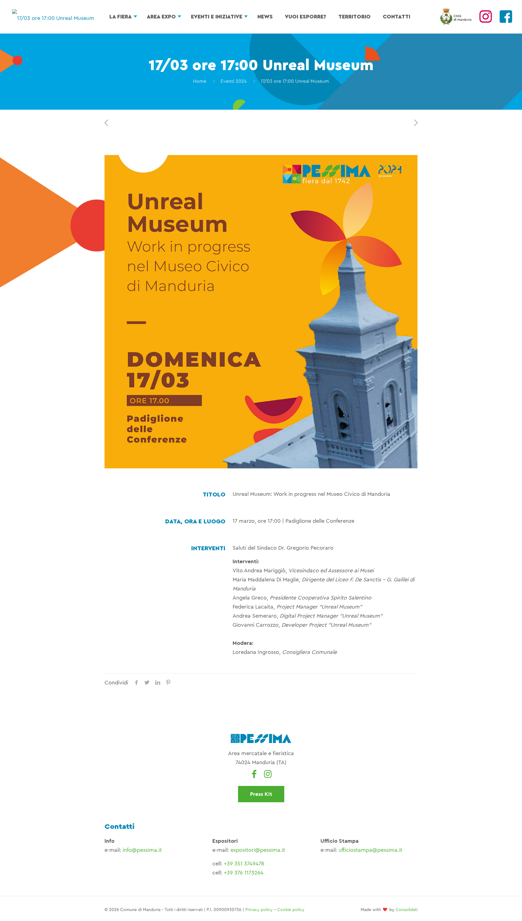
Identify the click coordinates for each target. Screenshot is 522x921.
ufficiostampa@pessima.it (370, 850)
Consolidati (406, 910)
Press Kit (261, 794)
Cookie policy (290, 910)
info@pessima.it (142, 850)
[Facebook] (506, 20)
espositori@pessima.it (257, 850)
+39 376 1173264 (243, 872)
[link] (261, 311)
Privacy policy (259, 910)
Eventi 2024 (234, 81)
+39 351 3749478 (244, 863)
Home (199, 81)
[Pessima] (53, 16)
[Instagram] (485, 20)
